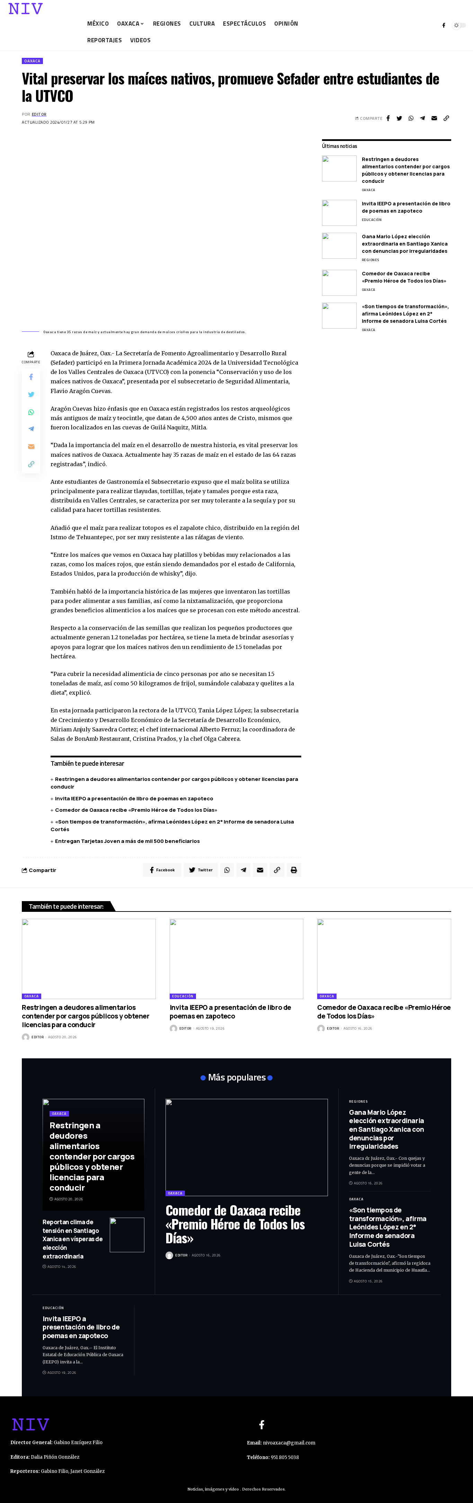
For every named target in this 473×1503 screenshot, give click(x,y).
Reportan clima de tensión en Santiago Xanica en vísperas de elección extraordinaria (73, 1239)
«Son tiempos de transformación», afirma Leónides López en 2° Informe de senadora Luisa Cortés (405, 313)
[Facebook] (443, 25)
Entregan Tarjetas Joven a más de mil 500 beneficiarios (127, 841)
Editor (39, 114)
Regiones (370, 260)
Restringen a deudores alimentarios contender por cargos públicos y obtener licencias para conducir (406, 170)
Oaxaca (32, 61)
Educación (372, 219)
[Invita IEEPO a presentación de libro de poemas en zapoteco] (339, 213)
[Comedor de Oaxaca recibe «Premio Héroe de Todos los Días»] (339, 283)
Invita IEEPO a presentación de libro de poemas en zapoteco (134, 798)
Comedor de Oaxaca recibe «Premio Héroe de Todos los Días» (136, 809)
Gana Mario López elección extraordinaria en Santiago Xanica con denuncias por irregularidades (405, 243)
